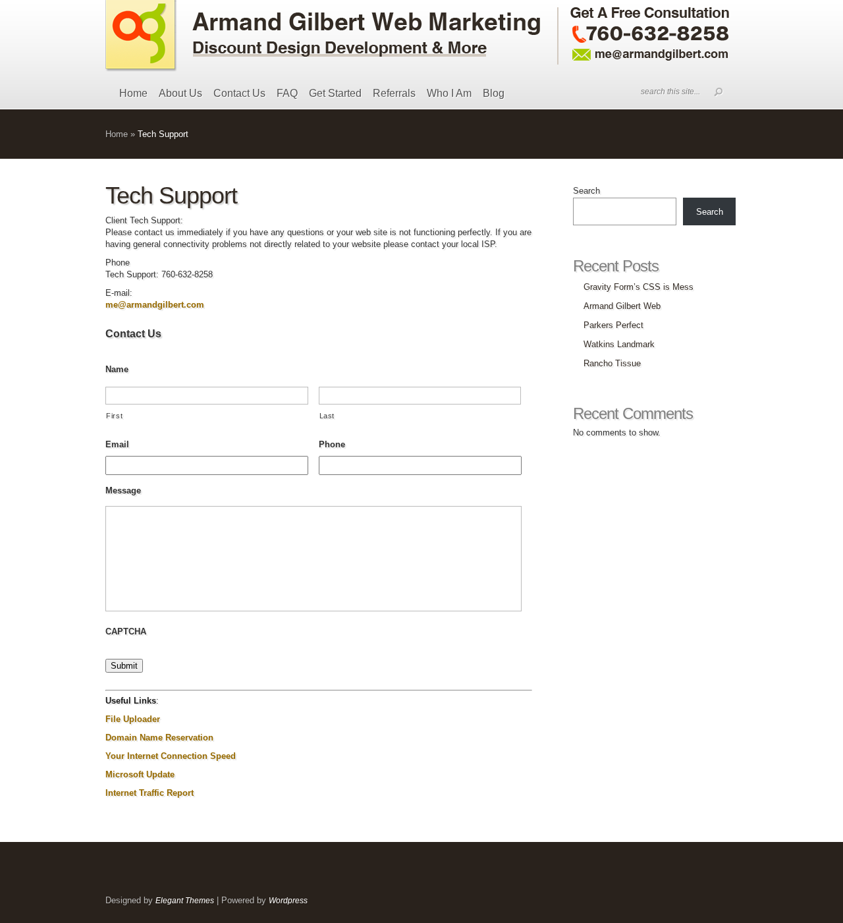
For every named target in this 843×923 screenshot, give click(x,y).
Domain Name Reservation (159, 737)
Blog (493, 93)
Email (117, 444)
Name (116, 369)
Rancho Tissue (612, 363)
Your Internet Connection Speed (170, 756)
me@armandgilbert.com (154, 305)
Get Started (335, 93)
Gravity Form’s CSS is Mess (638, 287)
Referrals (394, 93)
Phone (332, 444)
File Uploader (132, 719)
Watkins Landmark (619, 344)
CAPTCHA (125, 631)
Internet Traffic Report (149, 793)
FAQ (287, 93)
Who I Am (449, 93)
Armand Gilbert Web (622, 306)
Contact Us (239, 93)
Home (133, 93)
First (114, 416)
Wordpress (288, 900)
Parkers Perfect (613, 325)
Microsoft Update (140, 774)
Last (327, 416)
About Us (180, 93)
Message (123, 490)
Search (586, 191)
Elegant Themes (184, 900)
